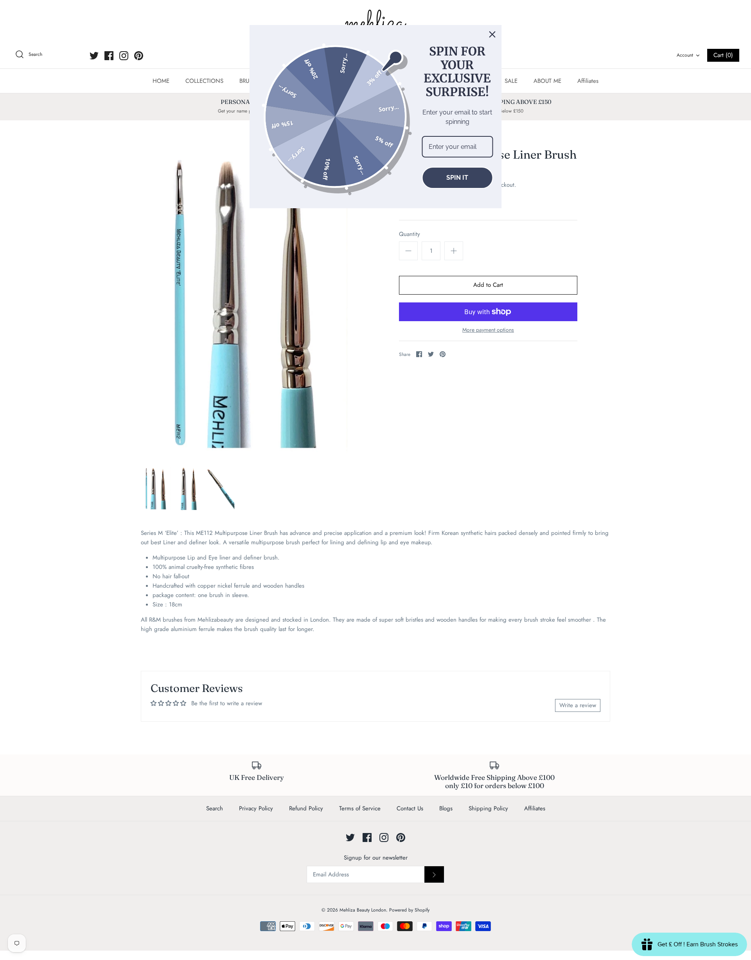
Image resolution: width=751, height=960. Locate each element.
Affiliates (587, 81)
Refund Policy (306, 808)
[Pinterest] (138, 55)
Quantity (409, 234)
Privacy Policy (256, 808)
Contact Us (410, 808)
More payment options (488, 330)
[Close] (492, 34)
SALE (511, 81)
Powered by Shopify (409, 910)
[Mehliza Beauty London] (375, 23)
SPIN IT (457, 177)
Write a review (577, 705)
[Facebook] (108, 55)
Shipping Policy (488, 808)
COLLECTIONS (204, 81)
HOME (161, 81)
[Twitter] (94, 55)
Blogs (446, 808)
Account (685, 55)
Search (214, 808)
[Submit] (434, 874)
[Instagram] (123, 55)
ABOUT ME (547, 81)
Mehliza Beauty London (363, 910)
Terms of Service (360, 808)
